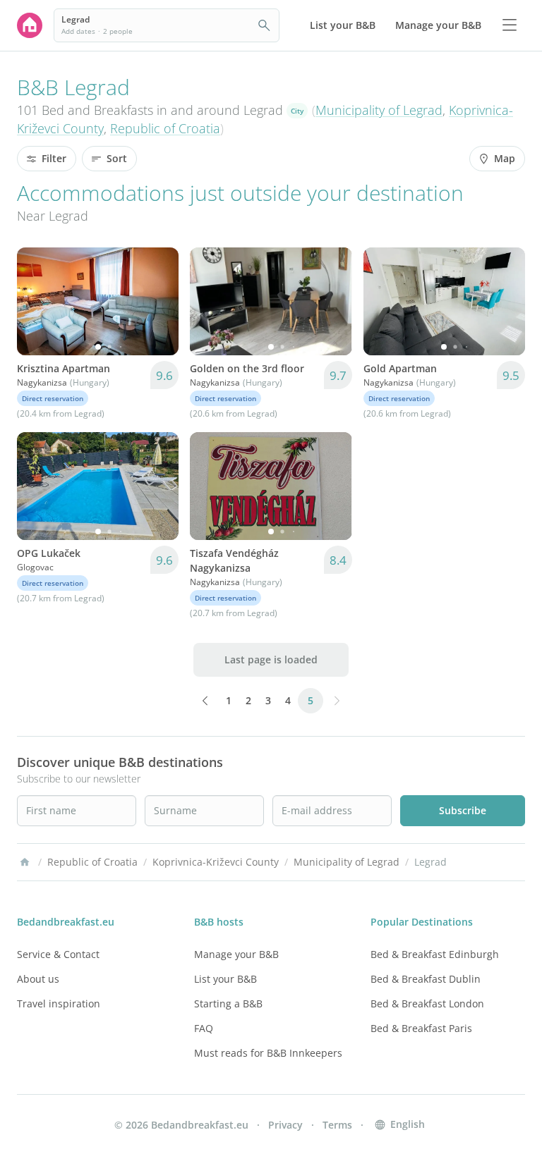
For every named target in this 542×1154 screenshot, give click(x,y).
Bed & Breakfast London (427, 1003)
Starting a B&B (228, 1003)
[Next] (158, 301)
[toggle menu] (509, 25)
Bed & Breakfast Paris (421, 1028)
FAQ (203, 1028)
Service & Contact (58, 954)
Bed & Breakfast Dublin (426, 979)
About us (38, 979)
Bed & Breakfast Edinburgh (435, 954)
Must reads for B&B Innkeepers (268, 1053)
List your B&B (225, 979)
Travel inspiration (58, 1003)
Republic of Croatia (165, 128)
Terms (337, 1124)
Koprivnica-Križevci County (215, 861)
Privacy (285, 1124)
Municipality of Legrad (378, 110)
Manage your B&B (236, 954)
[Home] (24, 862)
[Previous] (36, 301)
